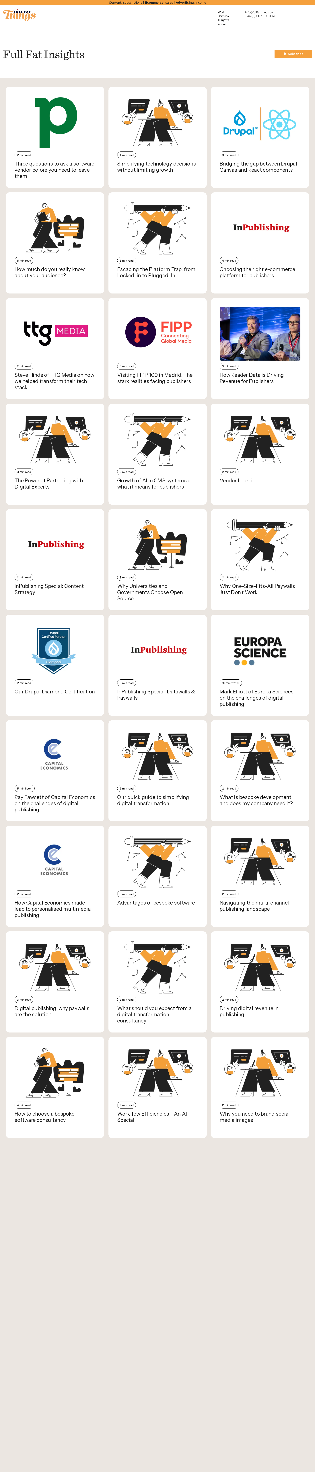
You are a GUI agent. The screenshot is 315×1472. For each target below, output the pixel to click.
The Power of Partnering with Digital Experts (49, 483)
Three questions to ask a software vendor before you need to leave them (54, 170)
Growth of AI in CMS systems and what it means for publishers (157, 483)
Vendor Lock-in (238, 480)
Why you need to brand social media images (255, 1117)
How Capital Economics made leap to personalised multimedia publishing (53, 909)
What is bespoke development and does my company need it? (256, 800)
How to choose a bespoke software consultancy (44, 1117)
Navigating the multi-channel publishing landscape (254, 906)
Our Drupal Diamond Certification (55, 692)
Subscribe (295, 54)
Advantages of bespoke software (156, 903)
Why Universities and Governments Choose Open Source (150, 592)
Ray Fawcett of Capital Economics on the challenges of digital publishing (55, 803)
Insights (223, 20)
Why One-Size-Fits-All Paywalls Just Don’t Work (257, 589)
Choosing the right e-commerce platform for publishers (257, 272)
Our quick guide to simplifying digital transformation (153, 800)
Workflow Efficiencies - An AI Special (152, 1117)
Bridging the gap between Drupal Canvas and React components (258, 167)
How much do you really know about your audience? (50, 272)
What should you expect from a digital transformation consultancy (154, 1014)
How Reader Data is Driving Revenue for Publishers (252, 378)
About (222, 24)
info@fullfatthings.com (260, 12)
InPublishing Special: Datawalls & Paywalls (156, 695)
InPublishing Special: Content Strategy (49, 589)
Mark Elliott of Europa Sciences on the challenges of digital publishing (256, 698)
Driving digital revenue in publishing (249, 1011)
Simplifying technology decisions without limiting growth (156, 167)
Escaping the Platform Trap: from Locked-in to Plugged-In (156, 272)
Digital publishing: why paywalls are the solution (52, 1011)
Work (221, 12)
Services (223, 15)
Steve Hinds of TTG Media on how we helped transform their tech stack (54, 381)
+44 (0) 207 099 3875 (260, 15)
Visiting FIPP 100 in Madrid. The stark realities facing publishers (154, 378)
